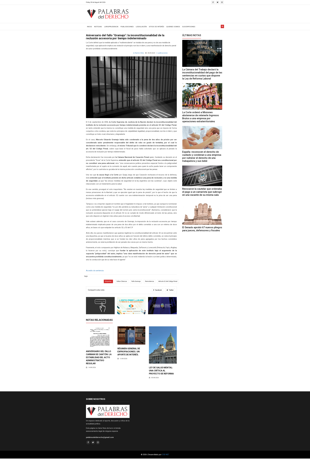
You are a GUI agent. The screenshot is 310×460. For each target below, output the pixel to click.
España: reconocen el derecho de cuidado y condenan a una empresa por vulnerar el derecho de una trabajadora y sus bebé (201, 156)
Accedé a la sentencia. (95, 270)
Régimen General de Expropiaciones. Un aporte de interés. (128, 351)
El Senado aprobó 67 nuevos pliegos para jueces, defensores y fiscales (202, 229)
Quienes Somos (173, 27)
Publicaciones (127, 27)
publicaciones (163, 53)
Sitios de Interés (156, 27)
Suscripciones (188, 27)
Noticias (98, 27)
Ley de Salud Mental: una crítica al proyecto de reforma (161, 370)
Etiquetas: (108, 281)
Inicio (89, 27)
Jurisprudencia (111, 27)
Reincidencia (149, 281)
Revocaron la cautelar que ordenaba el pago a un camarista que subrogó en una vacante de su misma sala (202, 191)
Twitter (171, 290)
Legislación (141, 27)
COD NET (165, 454)
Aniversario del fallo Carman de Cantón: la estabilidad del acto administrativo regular (99, 357)
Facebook (158, 290)
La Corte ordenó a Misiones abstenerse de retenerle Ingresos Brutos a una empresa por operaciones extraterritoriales (200, 117)
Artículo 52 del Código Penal (167, 281)
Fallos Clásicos (122, 281)
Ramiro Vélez (139, 53)
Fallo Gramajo (136, 281)
